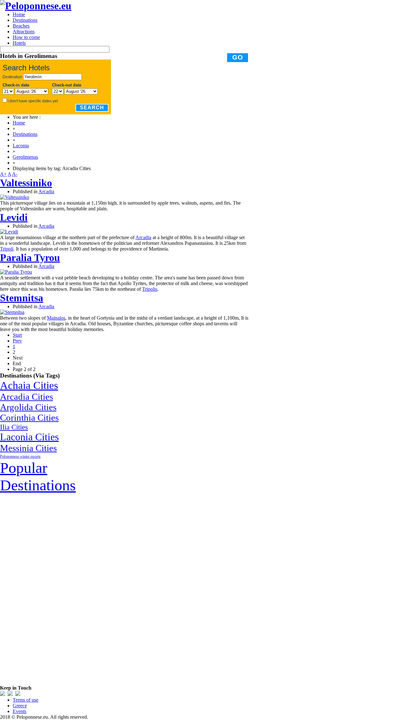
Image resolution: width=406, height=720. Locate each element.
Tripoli (6, 249)
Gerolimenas (25, 157)
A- (14, 174)
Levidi (14, 217)
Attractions (24, 31)
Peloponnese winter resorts (20, 456)
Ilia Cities (14, 427)
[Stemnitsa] (12, 312)
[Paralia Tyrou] (16, 272)
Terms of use (25, 700)
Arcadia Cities (26, 397)
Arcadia (46, 191)
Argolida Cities (28, 407)
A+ (3, 174)
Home (19, 14)
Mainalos (56, 318)
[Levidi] (9, 231)
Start (17, 335)
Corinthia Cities (29, 417)
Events (19, 711)
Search (92, 107)
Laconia (21, 145)
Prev (17, 340)
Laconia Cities (29, 437)
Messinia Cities (28, 448)
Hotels (19, 43)
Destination (12, 77)
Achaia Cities (29, 385)
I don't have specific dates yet (33, 101)
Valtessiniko (26, 182)
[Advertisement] (47, 589)
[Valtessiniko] (14, 197)
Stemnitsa (21, 297)
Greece (20, 705)
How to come (26, 37)
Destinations (25, 20)
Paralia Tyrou (30, 257)
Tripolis (149, 289)
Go (237, 57)
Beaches (21, 26)
